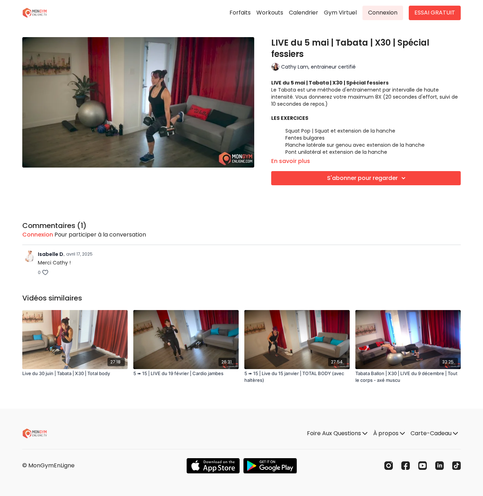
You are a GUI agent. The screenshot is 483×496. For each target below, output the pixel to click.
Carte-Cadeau (432, 433)
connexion (37, 235)
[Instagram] (388, 465)
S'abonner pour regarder (362, 178)
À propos (386, 433)
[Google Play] (270, 466)
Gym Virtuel (340, 12)
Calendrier (303, 12)
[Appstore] (213, 466)
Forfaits (240, 12)
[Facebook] (405, 465)
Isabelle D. (51, 254)
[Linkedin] (439, 465)
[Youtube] (422, 465)
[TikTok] (456, 465)
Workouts (269, 12)
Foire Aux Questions (334, 433)
